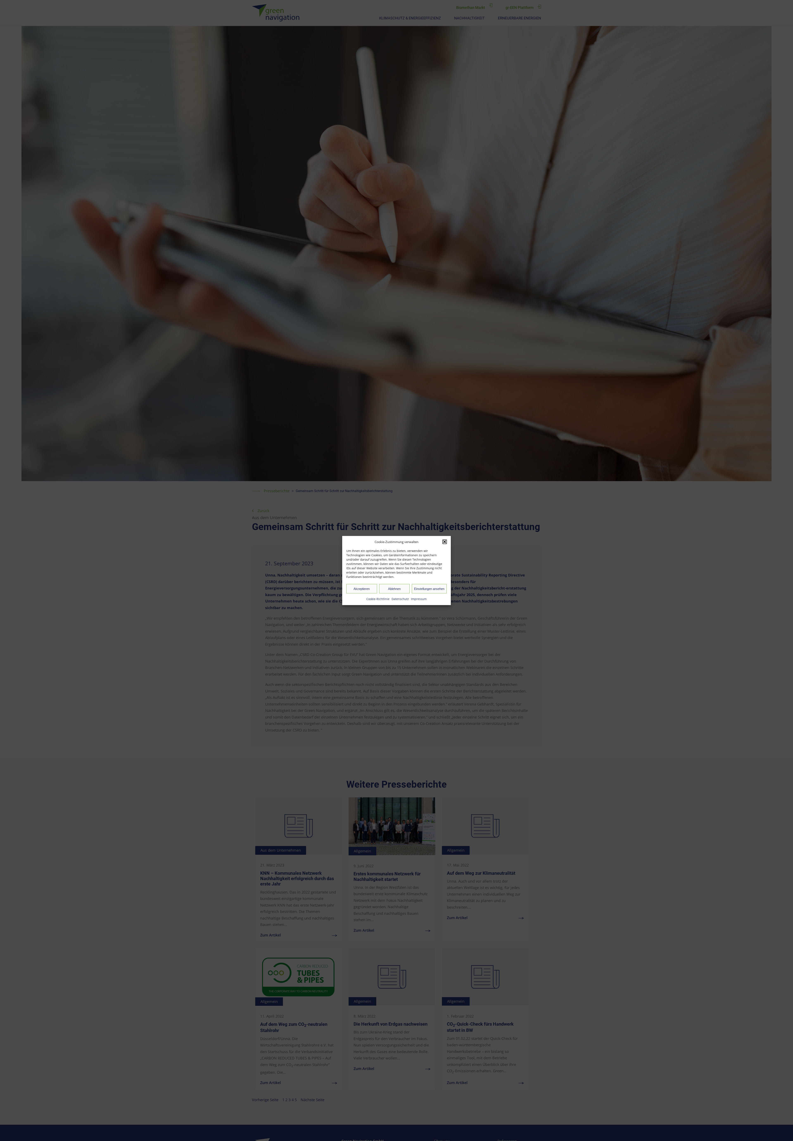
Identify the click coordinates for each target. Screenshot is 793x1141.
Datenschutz (400, 599)
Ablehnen (394, 588)
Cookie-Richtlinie (377, 599)
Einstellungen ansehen (429, 588)
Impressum (419, 599)
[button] (445, 542)
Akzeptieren (362, 588)
